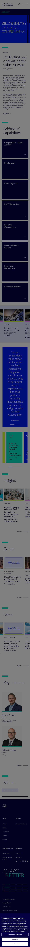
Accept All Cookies (15, 944)
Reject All (15, 939)
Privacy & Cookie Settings (15, 934)
